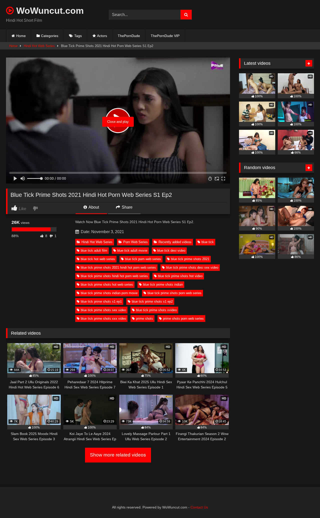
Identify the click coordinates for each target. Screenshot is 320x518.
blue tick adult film (94, 250)
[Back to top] (304, 503)
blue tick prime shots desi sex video (192, 267)
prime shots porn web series (183, 318)
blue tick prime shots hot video (180, 276)
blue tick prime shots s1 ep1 (101, 301)
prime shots (144, 318)
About (93, 207)
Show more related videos (118, 454)
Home (21, 36)
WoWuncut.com (49, 11)
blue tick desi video (171, 250)
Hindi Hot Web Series (39, 46)
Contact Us (199, 507)
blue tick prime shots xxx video (103, 318)
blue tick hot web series (98, 259)
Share (126, 207)
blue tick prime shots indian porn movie (109, 293)
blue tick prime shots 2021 (190, 259)
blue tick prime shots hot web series (107, 284)
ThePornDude (129, 36)
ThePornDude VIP (165, 36)
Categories (49, 36)
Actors (102, 36)
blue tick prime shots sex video (103, 310)
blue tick (208, 242)
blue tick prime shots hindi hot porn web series (114, 276)
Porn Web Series (135, 242)
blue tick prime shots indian (163, 284)
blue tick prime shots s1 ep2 (152, 301)
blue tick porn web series (143, 259)
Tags (78, 36)
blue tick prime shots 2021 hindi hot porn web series (118, 267)
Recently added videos (175, 242)
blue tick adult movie (132, 250)
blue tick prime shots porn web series (175, 293)
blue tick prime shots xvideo (156, 310)
